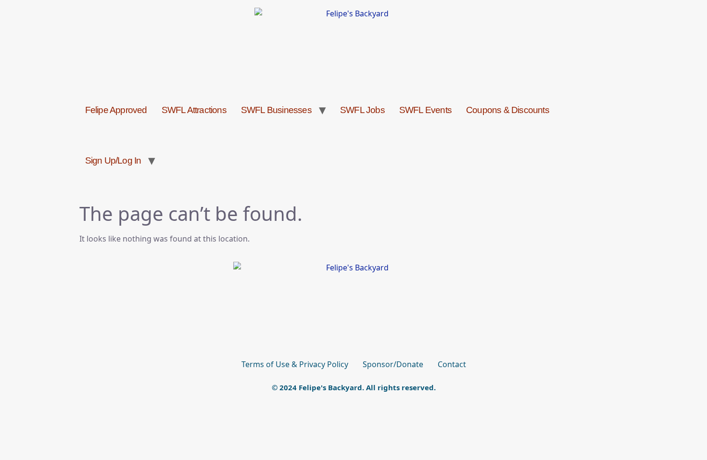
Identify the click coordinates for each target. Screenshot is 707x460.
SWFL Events (425, 110)
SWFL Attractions (194, 110)
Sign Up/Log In (113, 160)
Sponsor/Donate (393, 364)
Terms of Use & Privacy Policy (294, 364)
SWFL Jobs (362, 110)
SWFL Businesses (276, 110)
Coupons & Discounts (507, 110)
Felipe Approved (116, 110)
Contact (452, 364)
